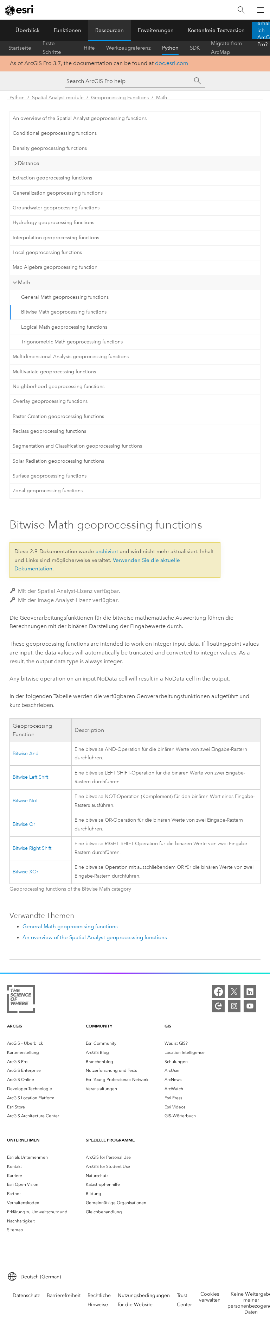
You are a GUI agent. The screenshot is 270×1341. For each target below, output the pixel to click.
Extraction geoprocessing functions (52, 178)
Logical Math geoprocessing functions (64, 327)
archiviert (107, 551)
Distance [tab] (28, 163)
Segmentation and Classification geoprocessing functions (77, 446)
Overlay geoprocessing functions (50, 401)
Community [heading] (99, 1026)
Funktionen (67, 30)
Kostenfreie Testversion (216, 30)
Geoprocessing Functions (120, 98)
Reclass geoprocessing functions (49, 431)
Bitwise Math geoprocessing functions (64, 312)
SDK (195, 48)
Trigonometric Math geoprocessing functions (72, 342)
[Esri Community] (218, 1006)
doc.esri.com (171, 63)
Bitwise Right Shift (32, 848)
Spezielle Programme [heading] (110, 1140)
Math (161, 98)
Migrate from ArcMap (226, 48)
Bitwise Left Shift (30, 777)
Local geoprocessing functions (47, 252)
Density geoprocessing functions (50, 148)
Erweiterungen (156, 30)
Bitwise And (26, 754)
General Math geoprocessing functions (65, 297)
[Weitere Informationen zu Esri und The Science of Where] (21, 1000)
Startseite (19, 48)
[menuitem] (46, 1043)
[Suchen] (241, 10)
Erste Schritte (52, 48)
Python (170, 48)
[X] (234, 991)
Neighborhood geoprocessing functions (58, 387)
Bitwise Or (24, 824)
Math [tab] (24, 282)
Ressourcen (109, 30)
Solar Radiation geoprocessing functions (58, 461)
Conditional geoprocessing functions (55, 133)
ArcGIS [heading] (14, 1026)
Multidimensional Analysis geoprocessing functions (71, 357)
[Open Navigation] (260, 10)
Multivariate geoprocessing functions (54, 372)
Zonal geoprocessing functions (48, 491)
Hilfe (89, 48)
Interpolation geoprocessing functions (56, 238)
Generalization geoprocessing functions (58, 193)
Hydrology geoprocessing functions (53, 223)
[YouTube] (250, 1006)
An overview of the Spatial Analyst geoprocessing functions (80, 118)
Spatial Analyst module (58, 98)
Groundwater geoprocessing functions (56, 208)
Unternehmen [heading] (23, 1140)
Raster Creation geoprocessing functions (58, 416)
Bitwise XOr (25, 872)
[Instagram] (234, 1006)
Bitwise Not (25, 801)
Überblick (27, 30)
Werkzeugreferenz (128, 48)
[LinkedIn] (250, 991)
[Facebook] (218, 991)
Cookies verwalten (209, 1297)
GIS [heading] (168, 1026)
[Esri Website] (19, 10)
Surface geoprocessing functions (49, 476)
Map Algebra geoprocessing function (55, 267)
